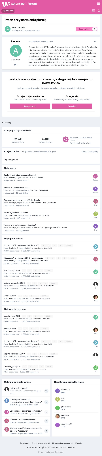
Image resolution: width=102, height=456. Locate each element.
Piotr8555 (13, 215)
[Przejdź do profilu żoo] (57, 399)
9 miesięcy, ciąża (39, 369)
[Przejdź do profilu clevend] (66, 139)
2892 (71, 258)
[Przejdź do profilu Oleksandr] (95, 246)
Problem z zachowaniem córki (16, 188)
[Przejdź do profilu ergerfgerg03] (57, 425)
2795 (48, 271)
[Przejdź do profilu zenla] (95, 189)
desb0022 (65, 390)
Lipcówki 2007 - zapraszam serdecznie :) (22, 245)
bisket (12, 405)
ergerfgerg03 (66, 424)
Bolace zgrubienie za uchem (16, 212)
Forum (32, 4)
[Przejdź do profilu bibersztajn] (95, 259)
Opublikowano (41, 41)
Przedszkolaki (37, 178)
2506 (44, 296)
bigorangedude (11, 159)
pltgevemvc (66, 407)
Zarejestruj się (30, 106)
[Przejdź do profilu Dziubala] (95, 297)
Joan (11, 298)
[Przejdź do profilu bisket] (6, 400)
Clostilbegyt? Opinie (12, 366)
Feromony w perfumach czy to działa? (20, 225)
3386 (67, 245)
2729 (53, 283)
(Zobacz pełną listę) (89, 151)
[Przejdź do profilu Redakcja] (57, 416)
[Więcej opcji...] (95, 41)
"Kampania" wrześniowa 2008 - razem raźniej (24, 258)
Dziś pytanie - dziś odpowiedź (43, 203)
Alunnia (21, 27)
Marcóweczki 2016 (12, 270)
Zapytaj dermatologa (40, 215)
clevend (73, 140)
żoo (62, 398)
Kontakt (78, 443)
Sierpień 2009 (10, 296)
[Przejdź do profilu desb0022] (57, 390)
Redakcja (65, 415)
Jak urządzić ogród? (18, 388)
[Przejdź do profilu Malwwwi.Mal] (95, 271)
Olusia (11, 273)
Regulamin (24, 443)
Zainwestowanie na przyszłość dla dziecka (22, 200)
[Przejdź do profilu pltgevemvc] (57, 408)
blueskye (12, 203)
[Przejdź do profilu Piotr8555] (95, 213)
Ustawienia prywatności (62, 443)
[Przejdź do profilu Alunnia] (7, 29)
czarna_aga (14, 286)
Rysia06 (12, 369)
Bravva (11, 190)
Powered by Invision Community (51, 452)
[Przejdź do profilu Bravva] (95, 201)
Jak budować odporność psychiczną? (20, 175)
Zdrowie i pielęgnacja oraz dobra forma (50, 228)
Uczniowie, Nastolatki (39, 190)
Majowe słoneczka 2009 (14, 283)
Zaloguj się (71, 106)
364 (48, 367)
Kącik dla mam (33, 30)
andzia (11, 261)
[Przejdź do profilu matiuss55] (95, 367)
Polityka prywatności (41, 443)
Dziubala (12, 248)
